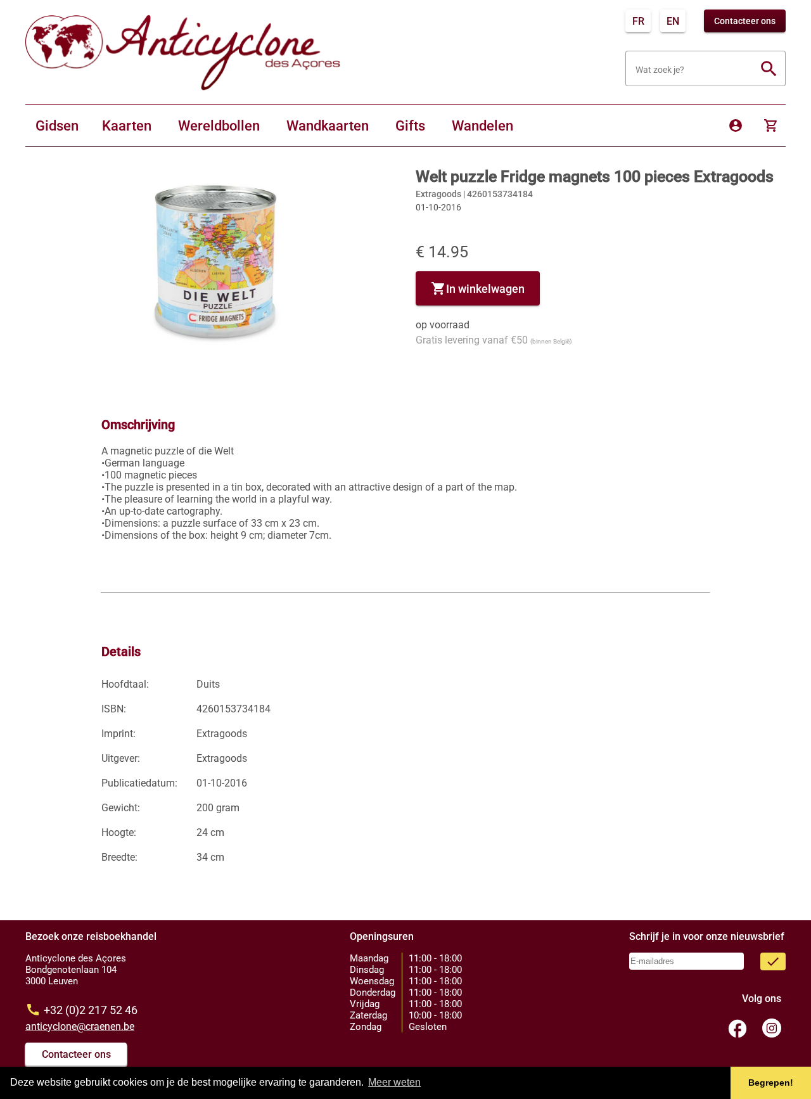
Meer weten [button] (394, 1082)
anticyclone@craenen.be (79, 1026)
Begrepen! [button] (770, 1082)
